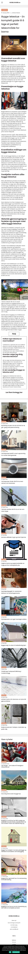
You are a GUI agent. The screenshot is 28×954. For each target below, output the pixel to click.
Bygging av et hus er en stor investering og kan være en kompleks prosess (13, 907)
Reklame (14, 940)
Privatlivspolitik (16, 952)
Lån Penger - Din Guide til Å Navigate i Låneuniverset (12, 766)
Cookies (14, 944)
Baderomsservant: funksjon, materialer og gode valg (13, 728)
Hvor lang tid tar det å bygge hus (11, 794)
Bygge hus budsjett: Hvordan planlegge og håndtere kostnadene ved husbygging (13, 850)
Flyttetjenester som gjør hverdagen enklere (14, 619)
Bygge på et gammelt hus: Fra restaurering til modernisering (14, 879)
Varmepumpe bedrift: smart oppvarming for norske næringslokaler (13, 454)
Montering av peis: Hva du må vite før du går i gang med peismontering (13, 426)
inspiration (4, 421)
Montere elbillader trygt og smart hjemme (13, 537)
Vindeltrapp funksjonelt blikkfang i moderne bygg (11, 672)
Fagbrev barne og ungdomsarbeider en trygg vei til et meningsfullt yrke (12, 564)
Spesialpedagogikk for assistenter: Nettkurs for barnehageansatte (11, 592)
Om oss (14, 942)
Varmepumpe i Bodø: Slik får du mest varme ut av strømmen (12, 482)
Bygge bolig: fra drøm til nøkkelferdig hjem (13, 645)
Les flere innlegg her (14, 392)
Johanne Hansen (16, 12)
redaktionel (4, 10)
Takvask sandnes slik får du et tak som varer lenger (12, 510)
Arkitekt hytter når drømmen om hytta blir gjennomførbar (13, 700)
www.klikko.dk (15, 929)
